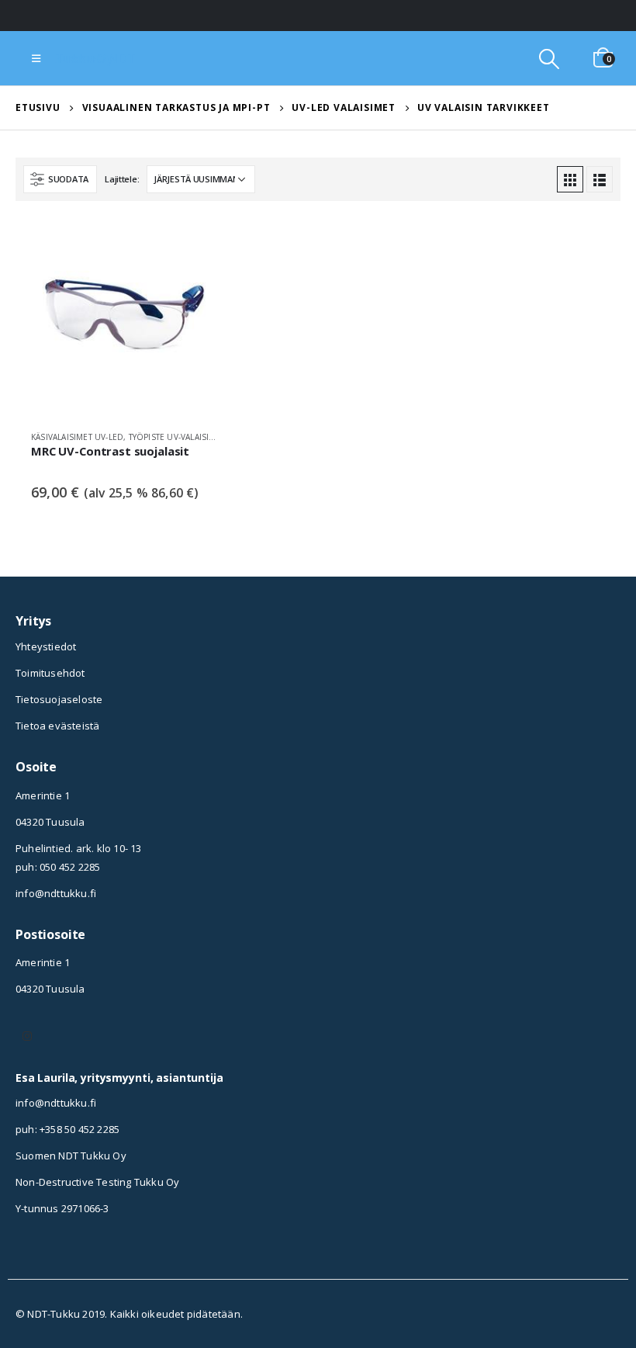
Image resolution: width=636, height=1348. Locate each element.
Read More (192, 250)
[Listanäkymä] (599, 179)
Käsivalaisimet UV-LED (77, 436)
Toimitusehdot (50, 673)
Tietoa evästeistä (57, 726)
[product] (124, 321)
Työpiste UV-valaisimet (177, 436)
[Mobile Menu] (36, 58)
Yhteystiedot (46, 646)
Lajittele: (122, 179)
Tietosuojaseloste (59, 699)
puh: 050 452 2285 (58, 867)
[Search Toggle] (549, 58)
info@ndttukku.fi (56, 893)
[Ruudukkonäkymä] (570, 179)
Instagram (27, 1036)
